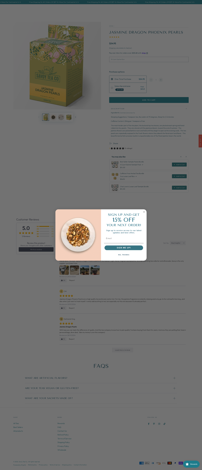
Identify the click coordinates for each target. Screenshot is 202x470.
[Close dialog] (144, 212)
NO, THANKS (123, 255)
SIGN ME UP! (124, 248)
